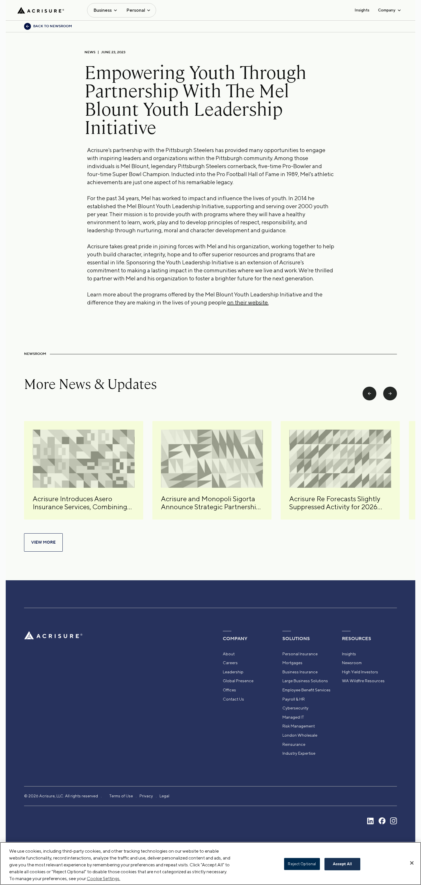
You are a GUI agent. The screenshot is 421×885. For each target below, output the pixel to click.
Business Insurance (300, 672)
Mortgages (292, 662)
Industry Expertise (298, 753)
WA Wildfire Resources (363, 680)
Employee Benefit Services (306, 690)
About (229, 654)
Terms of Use (121, 796)
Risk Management (298, 726)
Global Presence (238, 680)
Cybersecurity (295, 708)
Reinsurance (293, 744)
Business (102, 10)
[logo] (40, 10)
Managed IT (293, 717)
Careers (230, 662)
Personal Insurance (300, 654)
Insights (362, 10)
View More (43, 542)
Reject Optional (302, 864)
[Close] (412, 863)
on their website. (248, 302)
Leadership (233, 672)
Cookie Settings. (103, 878)
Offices (229, 690)
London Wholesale (299, 735)
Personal (135, 10)
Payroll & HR (293, 699)
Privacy (146, 796)
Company (386, 10)
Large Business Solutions (305, 680)
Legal (164, 796)
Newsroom (352, 662)
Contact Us (233, 699)
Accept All (342, 864)
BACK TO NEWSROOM (52, 26)
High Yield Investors (360, 672)
